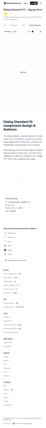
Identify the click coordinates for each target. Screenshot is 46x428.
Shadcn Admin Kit (8, 307)
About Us (6, 376)
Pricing (5, 356)
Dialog (24, 25)
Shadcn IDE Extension (10, 328)
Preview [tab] (7, 31)
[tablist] (10, 31)
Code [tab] (14, 31)
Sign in (26, 3)
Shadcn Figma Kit (8, 303)
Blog (4, 386)
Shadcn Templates (9, 285)
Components (14, 25)
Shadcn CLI (6, 317)
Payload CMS (7, 342)
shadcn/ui (11, 233)
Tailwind (11, 237)
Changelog (6, 368)
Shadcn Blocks (8, 277)
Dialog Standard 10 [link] (35, 25)
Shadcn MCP (7, 321)
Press (5, 393)
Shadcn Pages (8, 281)
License (5, 401)
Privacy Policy (7, 405)
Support (6, 360)
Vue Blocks (7, 293)
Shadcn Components (10, 274)
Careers (6, 397)
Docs (5, 372)
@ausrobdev (27, 423)
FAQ (4, 364)
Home (6, 25)
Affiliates (6, 390)
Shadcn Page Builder (10, 325)
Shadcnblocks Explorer (10, 332)
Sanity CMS (7, 346)
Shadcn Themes (8, 289)
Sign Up (23, 72)
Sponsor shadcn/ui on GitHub (16, 260)
